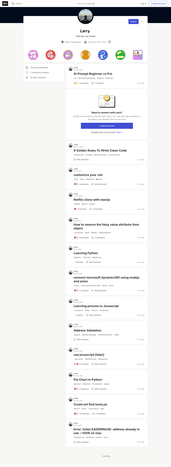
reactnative (93, 409)
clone (92, 204)
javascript (78, 232)
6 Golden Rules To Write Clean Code (100, 150)
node (76, 285)
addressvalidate (105, 335)
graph (107, 384)
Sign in (119, 132)
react (84, 204)
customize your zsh (88, 175)
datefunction (91, 359)
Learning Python (86, 253)
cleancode (79, 155)
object (94, 232)
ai (75, 78)
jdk (102, 409)
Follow (133, 21)
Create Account (106, 126)
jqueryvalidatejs (89, 335)
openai (100, 78)
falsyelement (105, 232)
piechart (87, 384)
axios (105, 285)
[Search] (12, 3)
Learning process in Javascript (96, 306)
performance (114, 155)
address (90, 437)
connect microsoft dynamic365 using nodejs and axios (106, 279)
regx (116, 335)
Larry (76, 67)
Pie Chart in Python (88, 379)
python (77, 257)
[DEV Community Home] (5, 3)
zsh (76, 179)
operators (104, 310)
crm (111, 285)
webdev (109, 78)
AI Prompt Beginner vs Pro (93, 74)
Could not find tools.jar (90, 404)
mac (82, 179)
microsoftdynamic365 (90, 285)
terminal (90, 179)
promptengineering (86, 78)
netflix (77, 204)
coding (89, 155)
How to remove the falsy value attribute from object (106, 226)
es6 (87, 232)
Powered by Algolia (85, 4)
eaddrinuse (79, 437)
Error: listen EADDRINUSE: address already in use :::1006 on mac (107, 431)
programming (100, 155)
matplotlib (97, 384)
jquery (77, 335)
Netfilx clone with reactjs (92, 199)
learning (86, 257)
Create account (158, 3)
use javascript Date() (89, 355)
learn (87, 310)
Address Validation (87, 330)
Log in (143, 3)
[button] (33, 55)
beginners (97, 257)
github (99, 179)
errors (95, 310)
